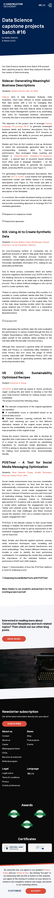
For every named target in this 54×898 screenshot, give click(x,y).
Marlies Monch (18, 91)
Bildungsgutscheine (11, 748)
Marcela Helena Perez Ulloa (14, 475)
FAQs (4, 752)
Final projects (33, 740)
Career (5, 744)
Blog (29, 736)
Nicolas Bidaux (18, 242)
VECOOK (6, 389)
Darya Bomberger (34, 242)
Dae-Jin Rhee (32, 91)
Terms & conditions (11, 777)
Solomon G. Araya (18, 383)
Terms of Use (22, 872)
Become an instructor (12, 757)
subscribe (14, 724)
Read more (13, 639)
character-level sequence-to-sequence (33, 156)
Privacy (5, 781)
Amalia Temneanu (43, 472)
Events (30, 744)
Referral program (9, 761)
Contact (5, 736)
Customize (14, 891)
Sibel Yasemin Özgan (22, 472)
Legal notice (7, 773)
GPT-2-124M (17, 176)
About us (6, 740)
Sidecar (5, 97)
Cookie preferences (11, 785)
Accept (36, 891)
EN (40, 5)
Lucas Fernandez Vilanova (24, 245)
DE (44, 5)
